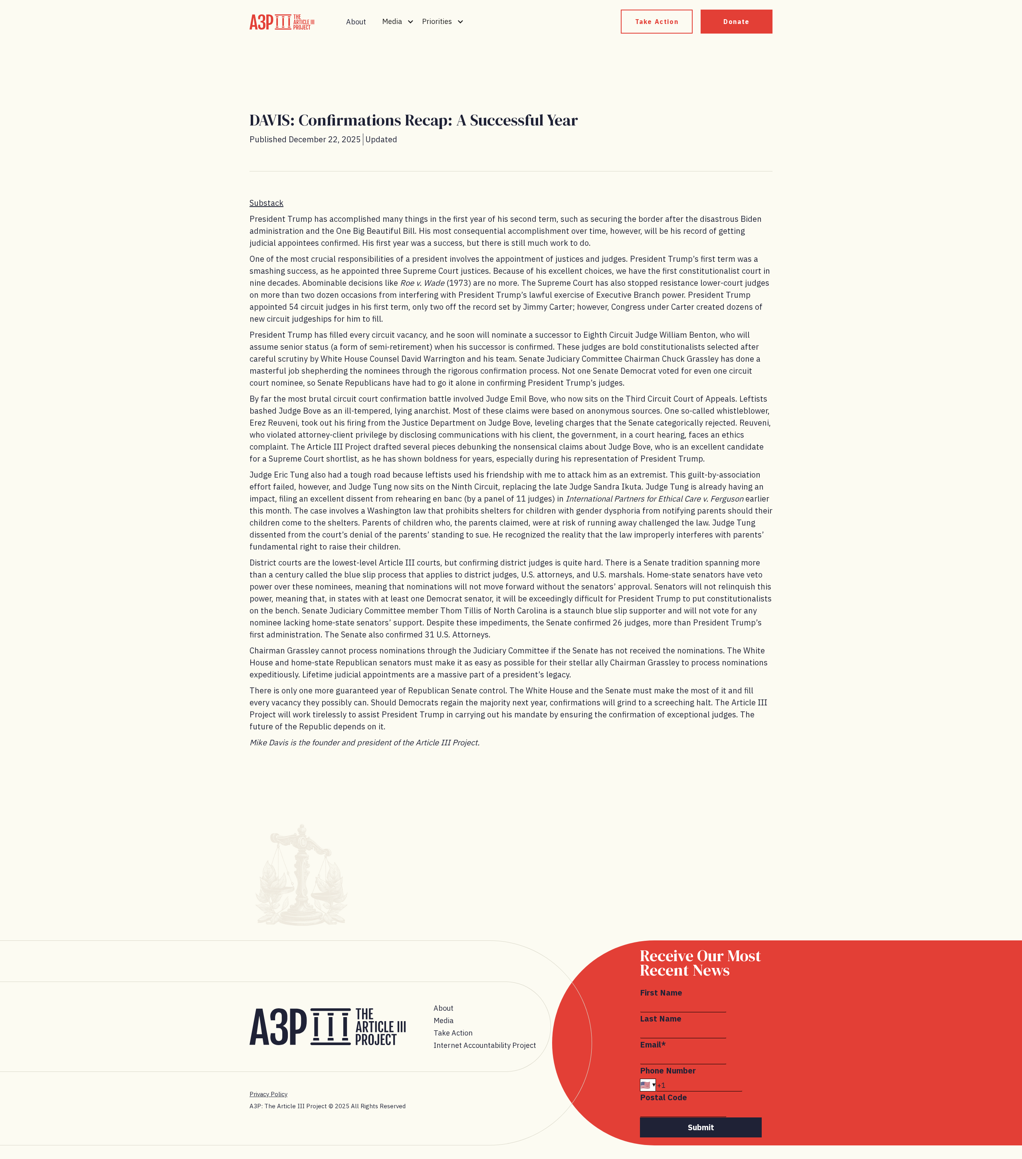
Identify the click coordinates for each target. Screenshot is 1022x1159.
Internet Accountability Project (485, 1045)
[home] (282, 22)
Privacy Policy (268, 1094)
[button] (398, 22)
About (356, 21)
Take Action (657, 22)
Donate (736, 22)
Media (444, 1020)
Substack (266, 202)
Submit (701, 1127)
